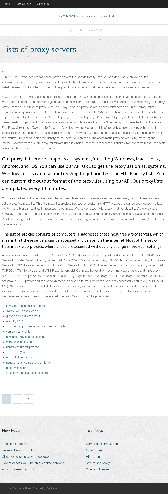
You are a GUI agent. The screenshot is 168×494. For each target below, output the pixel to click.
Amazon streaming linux (18, 469)
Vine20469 (43, 3)
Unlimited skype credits (17, 450)
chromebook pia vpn (19, 342)
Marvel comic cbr (97, 450)
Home (6, 3)
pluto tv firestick (16, 367)
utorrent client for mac (20, 357)
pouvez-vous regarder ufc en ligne (28, 362)
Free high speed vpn (15, 443)
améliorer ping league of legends (27, 372)
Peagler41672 (23, 3)
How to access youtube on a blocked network (33, 463)
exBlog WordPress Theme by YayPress (33, 488)
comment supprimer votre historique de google (35, 326)
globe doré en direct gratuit (23, 316)
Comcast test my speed (102, 443)
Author (6, 71)
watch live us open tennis (22, 311)
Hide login (93, 456)
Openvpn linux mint (99, 469)
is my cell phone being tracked (25, 305)
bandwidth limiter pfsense (22, 347)
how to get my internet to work (25, 336)
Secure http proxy (98, 463)
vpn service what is (18, 331)
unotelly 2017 (14, 321)
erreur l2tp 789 (15, 352)
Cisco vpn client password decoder (26, 456)
